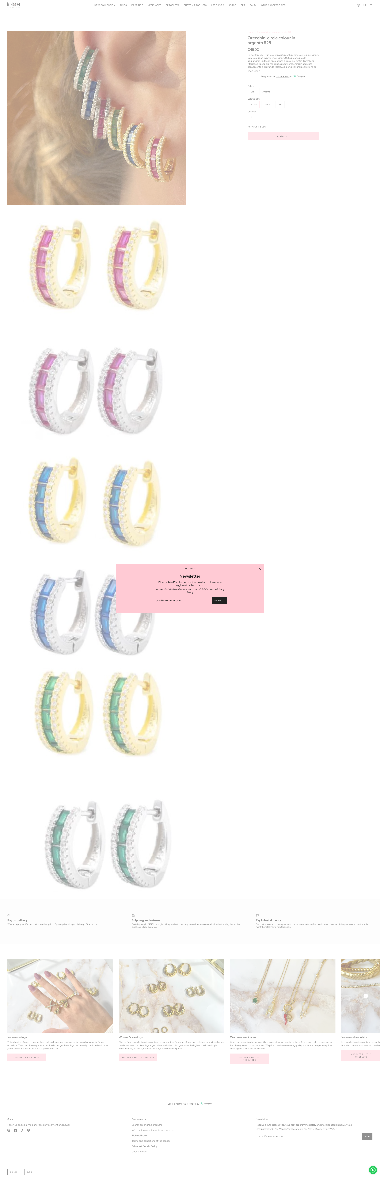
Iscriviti (219, 600)
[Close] (259, 568)
